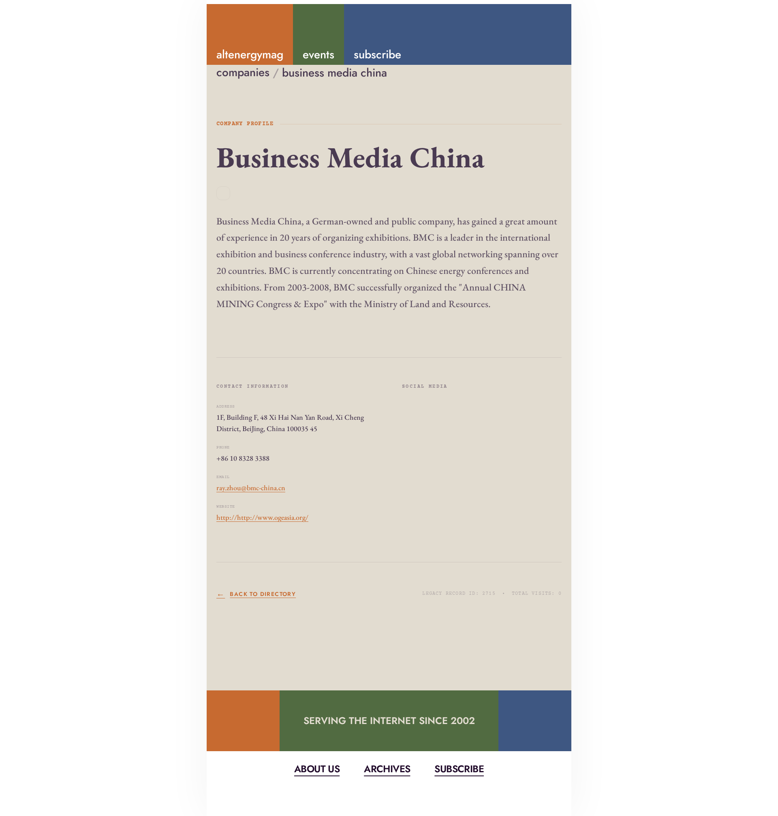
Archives (387, 769)
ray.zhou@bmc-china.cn (250, 487)
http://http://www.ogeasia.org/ (262, 517)
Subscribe (459, 769)
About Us (317, 769)
